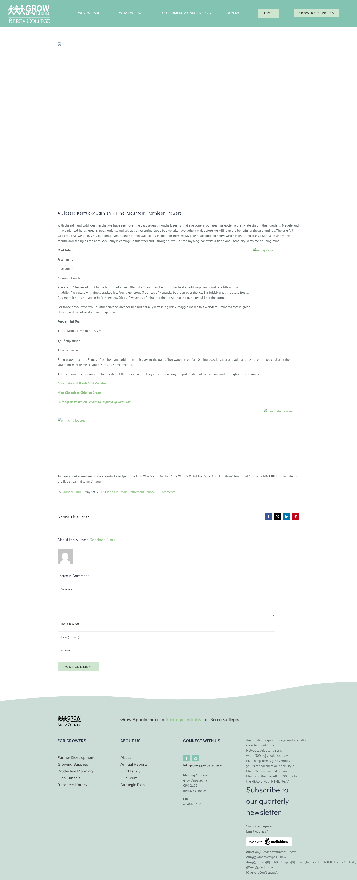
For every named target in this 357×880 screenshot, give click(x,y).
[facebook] (186, 758)
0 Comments (166, 492)
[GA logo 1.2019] (69, 718)
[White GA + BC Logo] (29, 7)
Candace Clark (72, 492)
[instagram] (195, 758)
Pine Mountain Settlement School (131, 492)
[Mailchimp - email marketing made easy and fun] (269, 840)
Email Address (257, 831)
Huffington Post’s (94, 402)
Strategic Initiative (185, 720)
